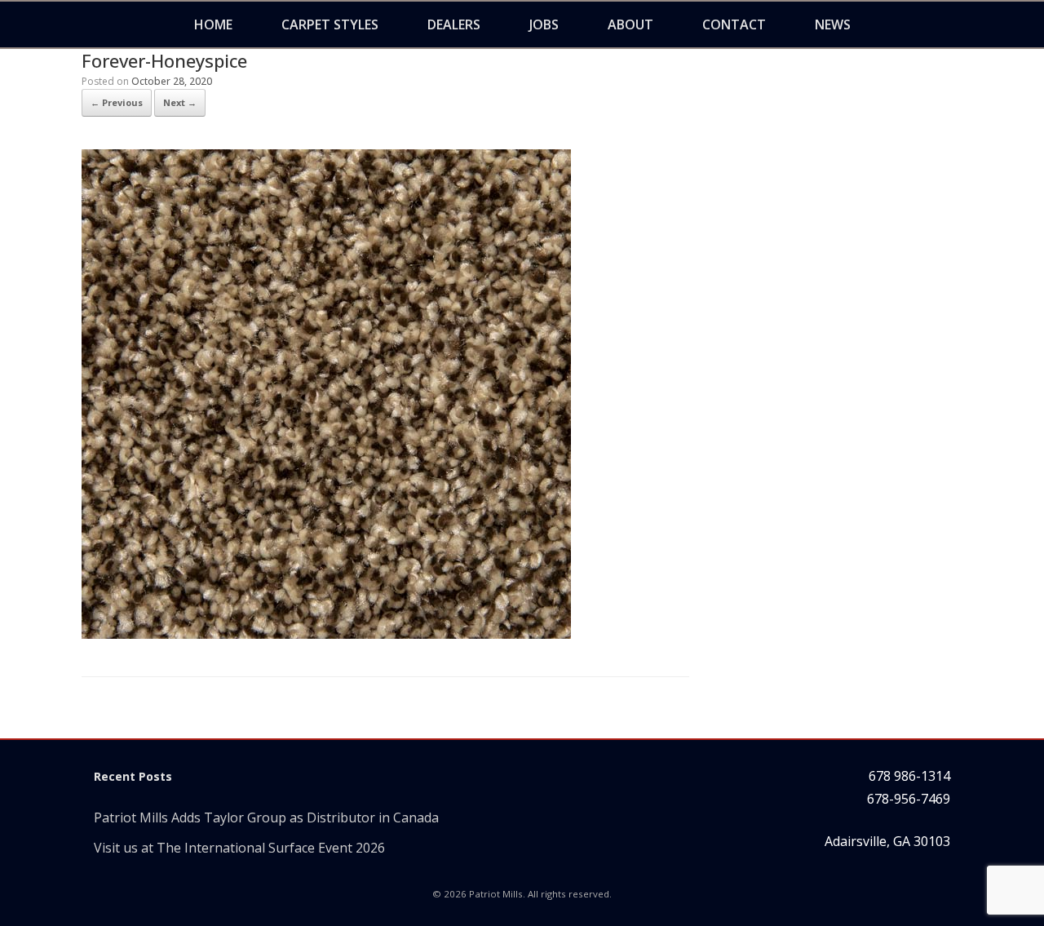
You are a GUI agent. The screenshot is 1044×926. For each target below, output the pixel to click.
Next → (180, 102)
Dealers (453, 24)
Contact (734, 24)
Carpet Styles (329, 24)
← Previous (117, 102)
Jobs (544, 24)
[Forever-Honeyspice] (326, 634)
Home (213, 24)
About (630, 24)
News (833, 24)
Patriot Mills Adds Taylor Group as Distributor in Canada (266, 817)
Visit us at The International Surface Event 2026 (239, 848)
